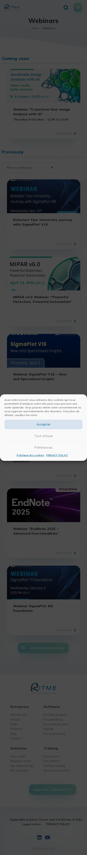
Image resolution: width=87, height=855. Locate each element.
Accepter (43, 424)
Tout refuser (43, 436)
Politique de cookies (30, 455)
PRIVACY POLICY (57, 455)
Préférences (43, 448)
